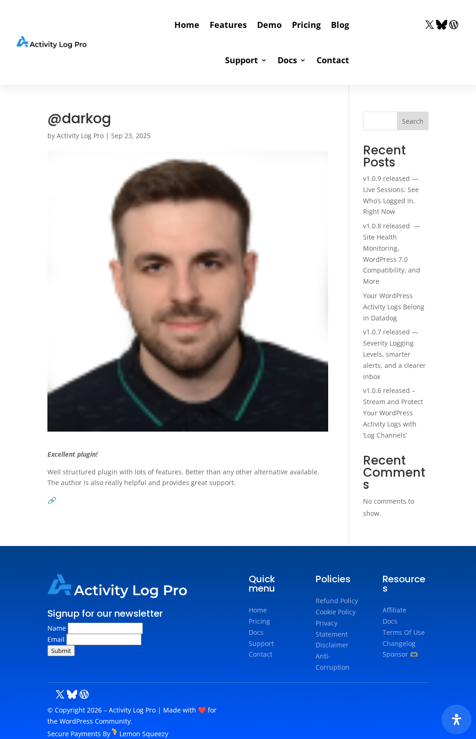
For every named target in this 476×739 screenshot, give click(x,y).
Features (228, 24)
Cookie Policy (336, 611)
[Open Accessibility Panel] (456, 719)
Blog (340, 24)
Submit (61, 650)
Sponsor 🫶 (400, 654)
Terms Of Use (404, 632)
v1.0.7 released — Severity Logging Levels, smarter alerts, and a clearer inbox (394, 353)
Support (241, 60)
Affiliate (394, 610)
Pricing (306, 24)
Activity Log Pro (80, 135)
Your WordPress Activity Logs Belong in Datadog (393, 306)
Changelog (399, 643)
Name (57, 628)
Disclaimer (332, 644)
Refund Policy (337, 600)
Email (56, 639)
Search (412, 121)
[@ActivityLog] (429, 24)
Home (186, 24)
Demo (269, 24)
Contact (333, 60)
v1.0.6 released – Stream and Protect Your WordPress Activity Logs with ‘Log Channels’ (393, 412)
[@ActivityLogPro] (454, 24)
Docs (287, 60)
